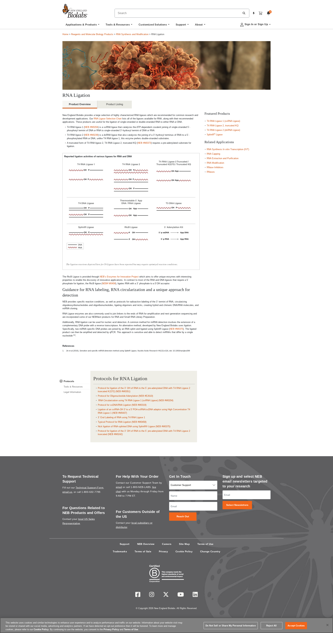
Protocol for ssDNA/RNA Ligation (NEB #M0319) (122, 405)
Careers (166, 544)
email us (67, 492)
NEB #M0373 (144, 143)
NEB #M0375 (176, 329)
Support (125, 544)
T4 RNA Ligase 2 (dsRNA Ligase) (223, 130)
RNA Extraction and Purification (222, 158)
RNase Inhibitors (215, 167)
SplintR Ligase (215, 134)
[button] (244, 13)
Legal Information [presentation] (72, 392)
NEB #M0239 (91, 135)
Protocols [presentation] (69, 381)
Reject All (271, 625)
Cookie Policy (184, 551)
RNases (211, 172)
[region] (166, 625)
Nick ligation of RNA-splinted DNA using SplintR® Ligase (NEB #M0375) (134, 426)
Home (65, 34)
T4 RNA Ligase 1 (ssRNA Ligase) (223, 121)
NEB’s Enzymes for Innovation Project (119, 276)
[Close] (327, 625)
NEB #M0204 (91, 127)
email (119, 487)
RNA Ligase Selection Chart (108, 118)
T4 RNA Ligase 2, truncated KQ (222, 125)
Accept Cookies (296, 625)
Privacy (163, 551)
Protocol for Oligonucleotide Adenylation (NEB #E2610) (125, 396)
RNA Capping (213, 154)
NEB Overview (146, 544)
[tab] (74, 381)
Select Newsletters (237, 505)
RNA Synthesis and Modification (132, 34)
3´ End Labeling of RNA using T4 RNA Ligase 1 (121, 417)
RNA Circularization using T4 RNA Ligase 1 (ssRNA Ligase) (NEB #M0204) (135, 400)
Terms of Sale (143, 551)
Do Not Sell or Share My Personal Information (231, 625)
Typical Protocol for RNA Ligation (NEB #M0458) (122, 422)
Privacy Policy (111, 629)
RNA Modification (215, 163)
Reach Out (183, 516)
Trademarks (120, 551)
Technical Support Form (89, 487)
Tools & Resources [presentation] (73, 386)
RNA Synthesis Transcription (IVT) (228, 149)
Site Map (184, 544)
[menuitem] (82, 25)
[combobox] (178, 13)
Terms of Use (205, 544)
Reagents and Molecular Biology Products (92, 34)
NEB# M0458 (109, 283)
